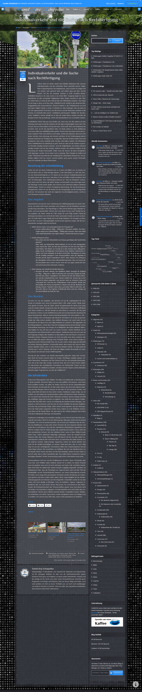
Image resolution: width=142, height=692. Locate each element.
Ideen (99, 322)
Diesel (66, 553)
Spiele (99, 326)
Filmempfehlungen (103, 475)
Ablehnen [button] (120, 3)
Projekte (106, 9)
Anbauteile (104, 355)
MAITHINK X (101, 407)
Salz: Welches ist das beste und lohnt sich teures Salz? (105, 108)
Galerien (96, 581)
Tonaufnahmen (98, 422)
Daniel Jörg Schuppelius (37, 553)
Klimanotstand (55, 555)
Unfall (99, 468)
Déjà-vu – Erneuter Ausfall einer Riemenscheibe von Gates (109, 147)
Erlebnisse (100, 365)
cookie (3, 9)
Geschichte (101, 497)
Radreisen (100, 387)
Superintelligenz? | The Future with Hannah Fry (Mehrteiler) (106, 122)
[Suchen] (126, 9)
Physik (99, 521)
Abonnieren (117, 673)
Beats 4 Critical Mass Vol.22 (102, 131)
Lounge (111, 449)
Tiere (99, 531)
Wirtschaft (100, 546)
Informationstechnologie (105, 333)
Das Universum (106, 542)
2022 (94, 304)
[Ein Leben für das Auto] (37, 527)
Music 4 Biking (110, 439)
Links (95, 569)
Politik (54, 557)
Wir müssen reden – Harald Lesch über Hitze (108, 91)
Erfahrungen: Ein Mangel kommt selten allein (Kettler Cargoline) (107, 71)
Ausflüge (100, 383)
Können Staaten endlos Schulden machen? (107, 117)
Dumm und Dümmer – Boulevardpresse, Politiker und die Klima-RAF (75, 536)
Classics (111, 442)
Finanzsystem (101, 493)
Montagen (100, 337)
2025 (94, 292)
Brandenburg (109, 393)
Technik (99, 525)
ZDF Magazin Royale (104, 411)
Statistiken (96, 415)
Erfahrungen (97, 341)
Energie (99, 490)
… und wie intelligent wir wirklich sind (105, 113)
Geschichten (97, 363)
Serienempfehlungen (104, 479)
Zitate (95, 573)
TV (98, 457)
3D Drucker (101, 344)
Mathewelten (105, 517)
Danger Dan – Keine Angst (102, 103)
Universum (100, 539)
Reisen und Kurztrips (100, 380)
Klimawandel (63, 555)
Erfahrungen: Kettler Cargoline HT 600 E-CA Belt (106, 57)
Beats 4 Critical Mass (112, 435)
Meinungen (26, 28)
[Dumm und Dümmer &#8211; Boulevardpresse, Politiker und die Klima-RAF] (76, 527)
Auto (58, 553)
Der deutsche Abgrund (108, 500)
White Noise (101, 461)
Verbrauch (68, 557)
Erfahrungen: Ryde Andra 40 (102, 76)
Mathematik (101, 514)
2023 (94, 300)
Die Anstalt (100, 404)
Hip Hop (111, 446)
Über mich (118, 9)
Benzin (62, 553)
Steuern (59, 557)
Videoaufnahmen (98, 472)
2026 (94, 288)
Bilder (95, 565)
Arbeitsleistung (52, 553)
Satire (95, 401)
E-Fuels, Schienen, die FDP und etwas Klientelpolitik (56, 534)
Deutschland (105, 390)
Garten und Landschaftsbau (106, 359)
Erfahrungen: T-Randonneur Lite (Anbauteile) (108, 66)
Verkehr (95, 465)
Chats (95, 589)
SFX (98, 453)
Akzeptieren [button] (132, 3)
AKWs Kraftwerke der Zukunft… (103, 95)
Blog (67, 9)
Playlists (100, 429)
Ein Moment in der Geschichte (111, 504)
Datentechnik (101, 486)
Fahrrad (71, 553)
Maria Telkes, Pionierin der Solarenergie (106, 99)
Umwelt (33, 28)
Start (19, 28)
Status (95, 577)
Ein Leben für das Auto (34, 533)
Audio (99, 348)
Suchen (94, 35)
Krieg (69, 555)
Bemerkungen (97, 561)
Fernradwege (109, 397)
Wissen (95, 483)
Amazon (94, 613)
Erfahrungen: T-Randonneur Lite (103, 62)
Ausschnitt (100, 425)
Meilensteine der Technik (109, 527)
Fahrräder (100, 352)
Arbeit (95, 330)
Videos (95, 585)
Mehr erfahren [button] (111, 3)
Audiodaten (97, 593)
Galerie (97, 9)
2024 (94, 296)
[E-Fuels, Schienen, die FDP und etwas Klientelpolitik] (56, 527)
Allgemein (96, 320)
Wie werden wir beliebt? (101, 127)
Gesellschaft (101, 510)
